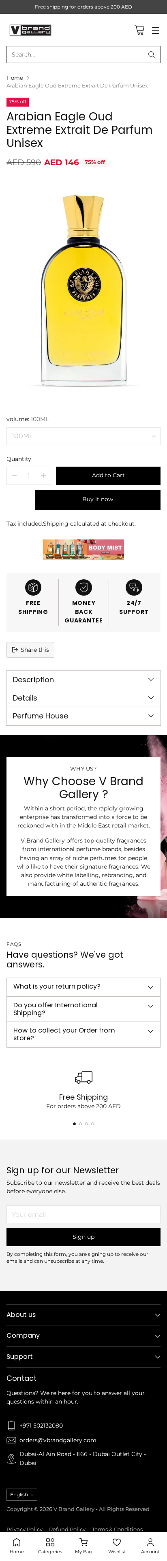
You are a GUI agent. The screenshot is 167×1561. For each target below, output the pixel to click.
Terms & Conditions (117, 1529)
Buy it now (97, 499)
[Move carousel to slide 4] (92, 1123)
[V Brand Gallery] (30, 29)
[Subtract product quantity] (14, 476)
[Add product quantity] (43, 476)
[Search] (152, 54)
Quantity (18, 459)
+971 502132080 (41, 1425)
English (19, 1494)
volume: (27, 419)
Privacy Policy (24, 1529)
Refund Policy (67, 1529)
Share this (35, 649)
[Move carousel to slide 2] (80, 1123)
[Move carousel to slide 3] (86, 1123)
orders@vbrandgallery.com (57, 1440)
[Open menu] (155, 30)
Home (14, 78)
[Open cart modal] (139, 30)
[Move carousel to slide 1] (74, 1123)
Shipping (56, 523)
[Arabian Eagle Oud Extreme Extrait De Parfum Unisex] (83, 290)
